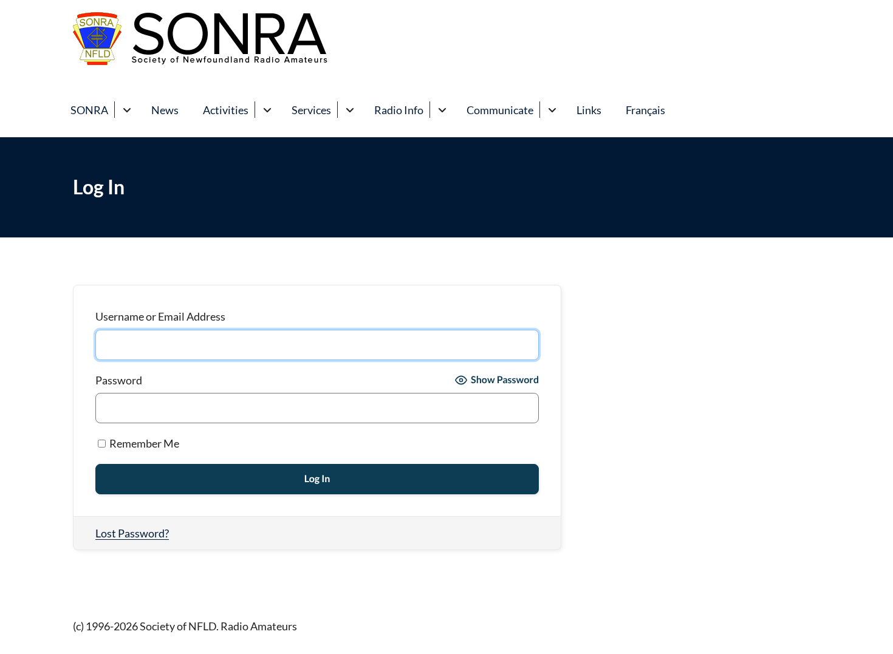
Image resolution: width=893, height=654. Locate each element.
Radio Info (398, 110)
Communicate (500, 110)
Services (311, 110)
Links (589, 110)
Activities (225, 110)
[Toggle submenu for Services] (349, 109)
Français (645, 110)
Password (118, 380)
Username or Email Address (160, 316)
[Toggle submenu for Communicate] (551, 109)
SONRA (89, 110)
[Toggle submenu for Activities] (267, 109)
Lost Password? (132, 533)
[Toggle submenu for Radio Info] (441, 109)
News (165, 110)
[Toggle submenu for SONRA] (126, 109)
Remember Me (143, 443)
